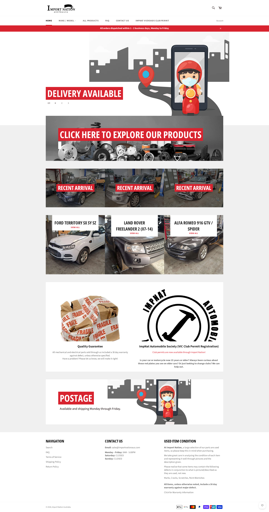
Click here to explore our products (130, 134)
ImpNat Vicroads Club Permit (152, 20)
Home (49, 20)
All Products (91, 20)
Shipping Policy (53, 462)
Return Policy (52, 466)
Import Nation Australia (61, 507)
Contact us (122, 20)
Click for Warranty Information (178, 492)
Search (49, 447)
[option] (134, 78)
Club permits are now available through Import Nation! (178, 352)
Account (219, 20)
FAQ (107, 20)
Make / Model (67, 20)
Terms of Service (53, 457)
